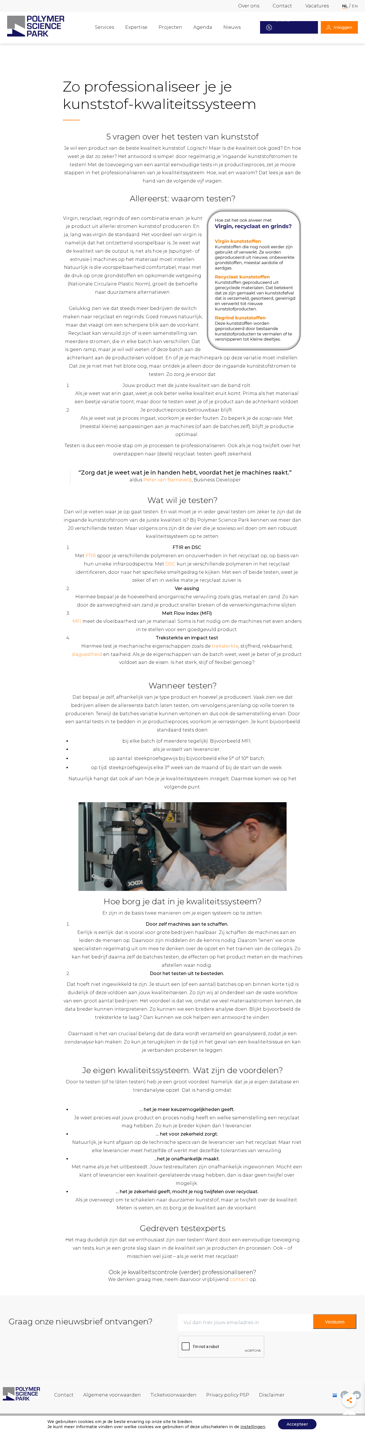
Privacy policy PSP (227, 1395)
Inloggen (343, 27)
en (355, 6)
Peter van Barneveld (167, 480)
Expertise (136, 27)
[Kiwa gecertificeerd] (334, 1395)
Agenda (202, 27)
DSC (170, 564)
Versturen (334, 1322)
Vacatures (317, 6)
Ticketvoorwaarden (173, 1395)
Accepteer (297, 1424)
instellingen (252, 1426)
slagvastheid (87, 654)
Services (104, 27)
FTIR (91, 555)
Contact (282, 6)
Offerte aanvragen (286, 27)
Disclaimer (272, 1395)
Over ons (248, 6)
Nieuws (232, 27)
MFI (76, 621)
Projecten (170, 27)
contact (239, 1279)
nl (345, 6)
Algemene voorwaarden (112, 1395)
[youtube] (356, 1395)
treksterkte (225, 646)
